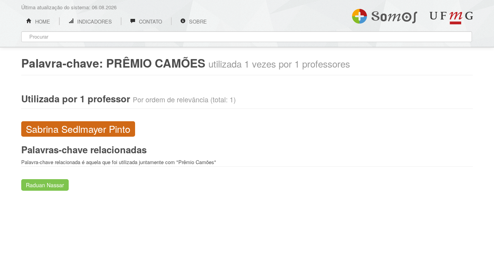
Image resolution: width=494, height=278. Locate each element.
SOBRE (197, 21)
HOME (42, 21)
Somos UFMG (384, 14)
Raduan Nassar (45, 185)
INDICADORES (94, 21)
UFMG (451, 18)
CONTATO (149, 21)
